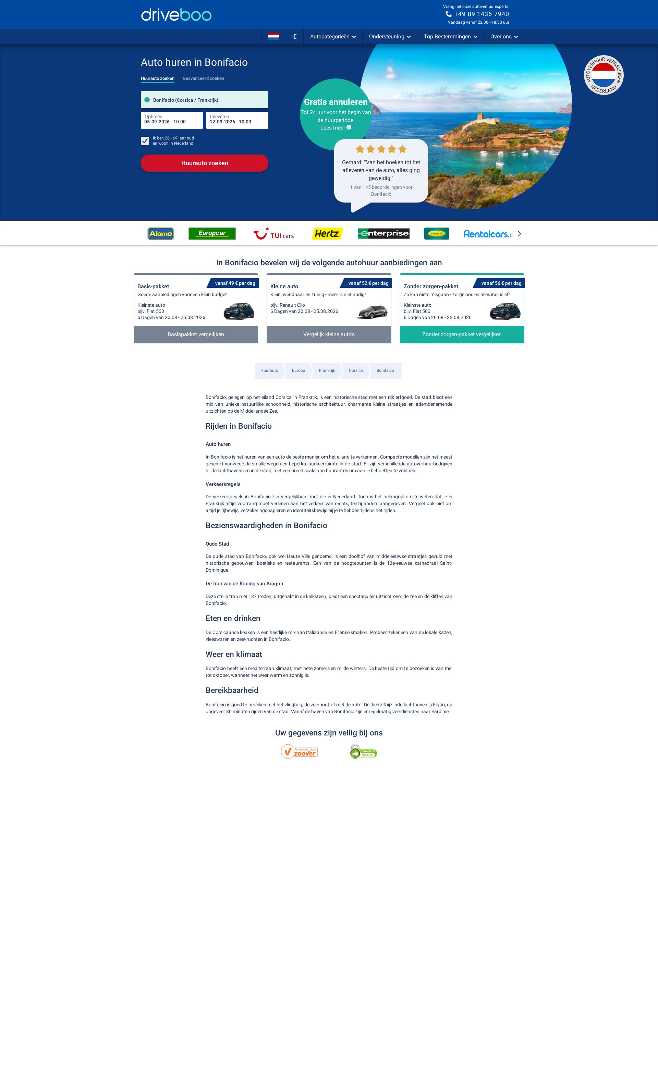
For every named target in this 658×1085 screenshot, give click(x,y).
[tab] (157, 76)
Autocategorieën (330, 36)
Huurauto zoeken (204, 163)
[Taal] (274, 36)
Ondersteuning (386, 36)
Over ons (501, 36)
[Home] (176, 14)
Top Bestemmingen (447, 36)
